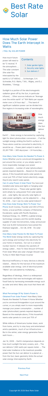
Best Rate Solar (27, 10)
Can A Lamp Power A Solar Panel (17, 183)
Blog (31, 385)
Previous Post (24, 368)
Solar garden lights (35, 65)
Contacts (17, 385)
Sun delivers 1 (33, 71)
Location (39, 385)
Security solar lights (35, 68)
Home (8, 385)
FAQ (5, 51)
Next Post (24, 375)
